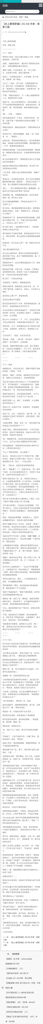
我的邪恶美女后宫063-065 (15, 997)
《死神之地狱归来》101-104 (16, 1007)
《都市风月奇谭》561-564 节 (16, 973)
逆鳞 (5, 5)
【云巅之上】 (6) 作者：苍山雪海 (18, 978)
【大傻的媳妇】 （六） (14, 968)
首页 (21, 17)
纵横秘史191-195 (12, 964)
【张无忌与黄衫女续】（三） (17, 1012)
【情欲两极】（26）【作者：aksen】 (20, 1002)
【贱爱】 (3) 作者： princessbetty (18, 959)
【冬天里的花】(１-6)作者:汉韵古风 (19, 993)
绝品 (26, 17)
